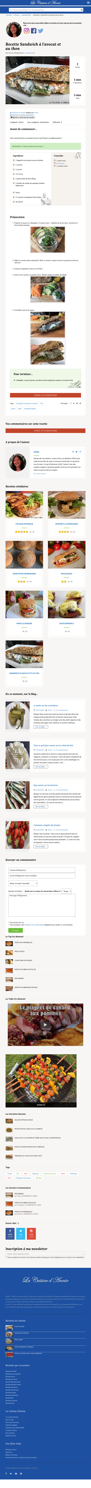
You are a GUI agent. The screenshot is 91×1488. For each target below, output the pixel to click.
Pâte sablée (19, 1339)
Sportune (9, 1452)
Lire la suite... (40, 727)
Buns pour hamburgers (24, 574)
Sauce (18, 192)
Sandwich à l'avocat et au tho (24, 673)
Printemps (73, 1174)
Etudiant (39, 1178)
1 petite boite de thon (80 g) (26, 179)
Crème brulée (19, 1326)
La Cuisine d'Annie (12, 1417)
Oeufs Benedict (66, 623)
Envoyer (15, 930)
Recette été (9, 1398)
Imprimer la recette (18, 112)
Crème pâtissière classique (24, 1347)
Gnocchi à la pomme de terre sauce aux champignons (37, 1138)
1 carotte (19, 165)
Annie (36, 452)
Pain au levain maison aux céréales (29, 1147)
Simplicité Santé (30, 408)
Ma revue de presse (12, 1422)
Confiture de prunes (23, 960)
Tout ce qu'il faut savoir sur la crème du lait (53, 745)
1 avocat (19, 169)
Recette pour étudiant (13, 1374)
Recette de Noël (11, 1371)
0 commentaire (28, 53)
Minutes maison (11, 1449)
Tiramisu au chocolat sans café (28, 1156)
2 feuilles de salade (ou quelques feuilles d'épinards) (30, 184)
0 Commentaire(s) (62, 710)
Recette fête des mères (13, 1384)
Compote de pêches (22, 1333)
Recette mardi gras (12, 1390)
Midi (19, 408)
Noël (9, 1178)
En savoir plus (39, 474)
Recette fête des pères (13, 1382)
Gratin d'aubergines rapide (26, 987)
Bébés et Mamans (12, 1455)
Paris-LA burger (24, 623)
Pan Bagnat (66, 574)
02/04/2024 (40, 790)
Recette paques (11, 1392)
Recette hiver (10, 1403)
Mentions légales (11, 1425)
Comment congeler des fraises (47, 825)
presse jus (61, 163)
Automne (35, 1174)
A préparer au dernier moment (27, 403)
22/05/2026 (40, 830)
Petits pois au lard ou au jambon (28, 1129)
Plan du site (10, 1420)
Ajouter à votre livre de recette (23, 117)
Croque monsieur (24, 524)
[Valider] (83, 1254)
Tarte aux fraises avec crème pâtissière (28, 1353)
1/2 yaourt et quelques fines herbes (28, 197)
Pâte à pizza (20, 951)
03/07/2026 (40, 710)
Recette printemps (12, 1395)
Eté (41, 403)
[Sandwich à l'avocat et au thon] (37, 80)
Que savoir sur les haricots (46, 785)
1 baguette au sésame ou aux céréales (29, 160)
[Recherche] (81, 10)
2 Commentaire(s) (62, 750)
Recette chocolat (11, 1379)
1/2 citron (19, 174)
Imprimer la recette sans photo (22, 115)
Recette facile (10, 1376)
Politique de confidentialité (34, 925)
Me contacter (10, 1433)
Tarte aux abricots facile (25, 969)
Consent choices (11, 1430)
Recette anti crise (50, 1174)
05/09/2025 (40, 750)
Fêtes (63, 1174)
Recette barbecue (12, 1387)
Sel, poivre (19, 202)
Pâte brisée (19, 978)
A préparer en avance (23, 1178)
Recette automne (11, 1400)
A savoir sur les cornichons (46, 705)
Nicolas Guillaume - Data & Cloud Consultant (21, 1457)
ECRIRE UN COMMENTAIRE (45, 395)
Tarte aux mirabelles (23, 942)
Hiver (26, 1174)
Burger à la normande (66, 524)
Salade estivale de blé (24, 1120)
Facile (13, 408)
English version (11, 1436)
